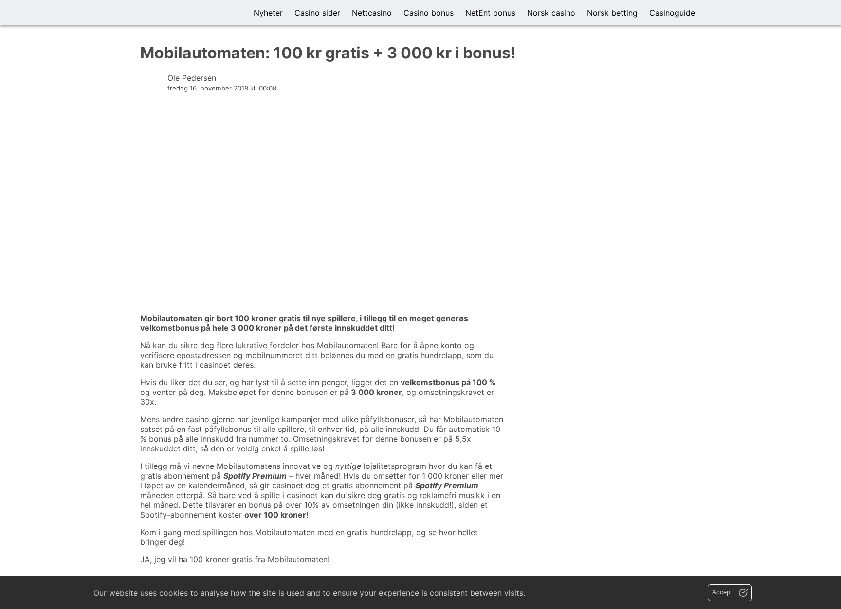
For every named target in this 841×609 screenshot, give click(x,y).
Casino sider (317, 13)
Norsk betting (612, 13)
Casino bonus (428, 13)
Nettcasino (372, 13)
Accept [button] (723, 592)
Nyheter (268, 13)
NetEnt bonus (490, 13)
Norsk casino (551, 13)
